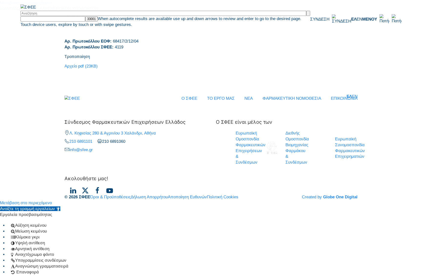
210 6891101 (80, 141)
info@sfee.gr (81, 149)
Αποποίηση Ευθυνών (187, 197)
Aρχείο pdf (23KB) (81, 66)
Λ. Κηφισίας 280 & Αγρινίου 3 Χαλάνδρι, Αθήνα (112, 133)
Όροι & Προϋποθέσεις (110, 197)
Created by (330, 197)
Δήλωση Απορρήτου (149, 197)
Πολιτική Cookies (222, 197)
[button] (381, 19)
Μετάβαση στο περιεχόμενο (26, 203)
